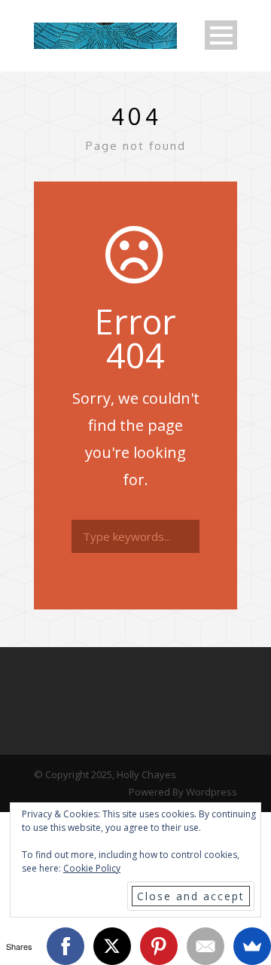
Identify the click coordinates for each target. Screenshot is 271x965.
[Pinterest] (159, 946)
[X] (112, 946)
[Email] (205, 946)
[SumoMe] (252, 946)
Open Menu (221, 35)
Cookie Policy (91, 868)
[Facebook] (65, 946)
